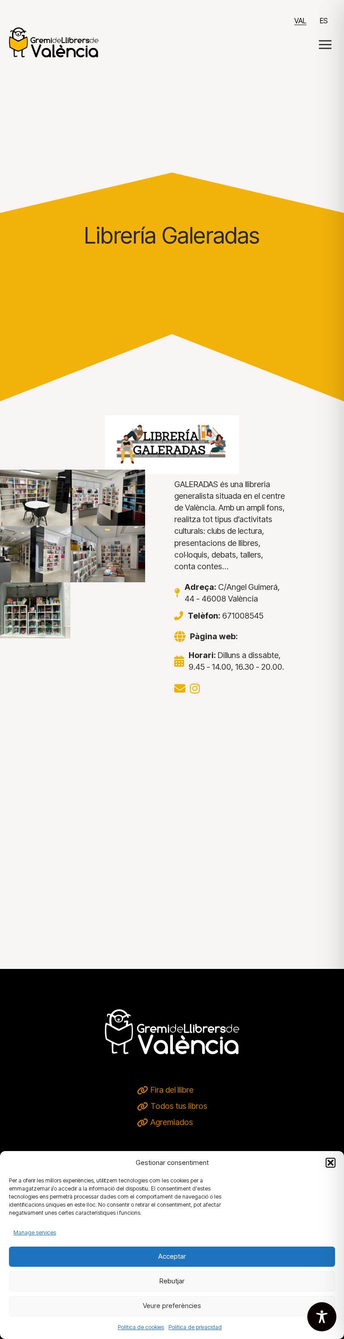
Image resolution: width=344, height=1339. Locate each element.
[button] (330, 1162)
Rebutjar (172, 1281)
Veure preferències (172, 1305)
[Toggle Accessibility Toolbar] (321, 1316)
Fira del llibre (172, 1090)
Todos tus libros (178, 1106)
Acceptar (172, 1256)
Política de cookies (141, 1327)
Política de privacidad (195, 1327)
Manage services (34, 1232)
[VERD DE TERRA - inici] (54, 41)
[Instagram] (195, 688)
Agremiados (171, 1122)
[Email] (179, 688)
